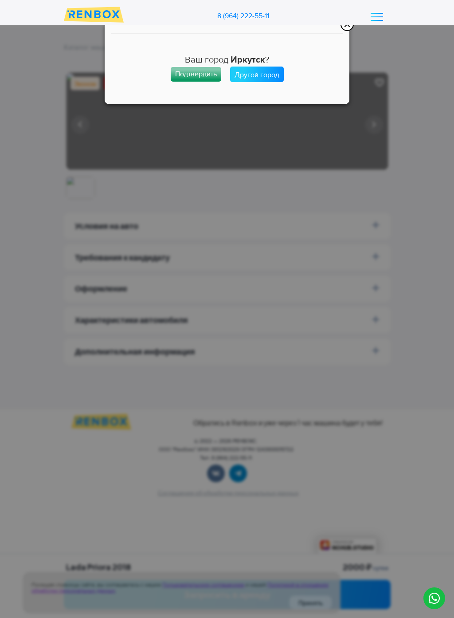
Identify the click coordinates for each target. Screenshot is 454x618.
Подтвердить (196, 74)
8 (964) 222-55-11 (243, 16)
